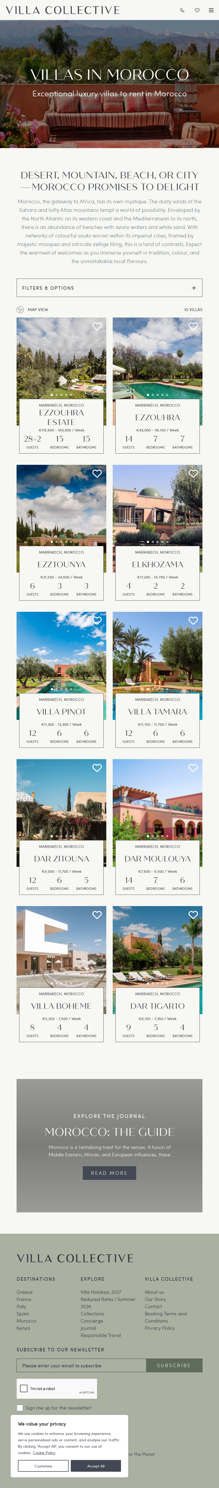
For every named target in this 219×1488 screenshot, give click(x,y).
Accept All (95, 1466)
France (24, 1298)
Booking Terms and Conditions (166, 1317)
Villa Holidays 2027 (101, 1291)
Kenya (23, 1327)
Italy (21, 1306)
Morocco (27, 1320)
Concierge (92, 1320)
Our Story (155, 1298)
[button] (51, 394)
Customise (43, 1466)
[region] (69, 1446)
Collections (92, 1313)
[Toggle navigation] (211, 10)
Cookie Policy (44, 1452)
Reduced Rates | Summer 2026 (108, 1302)
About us (154, 1291)
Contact (153, 1306)
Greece (25, 1291)
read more (109, 1172)
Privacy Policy (160, 1327)
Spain (23, 1313)
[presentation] (98, 372)
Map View (38, 309)
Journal (88, 1327)
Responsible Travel (101, 1334)
